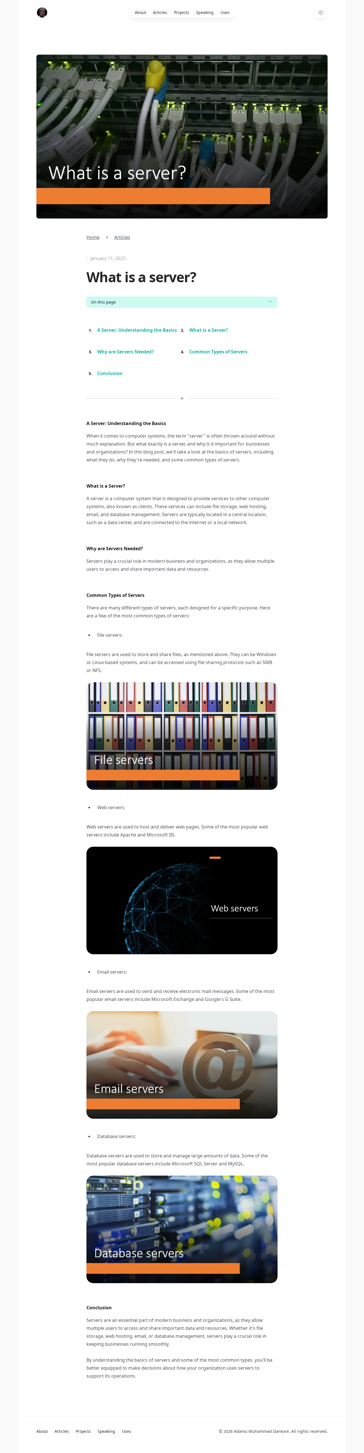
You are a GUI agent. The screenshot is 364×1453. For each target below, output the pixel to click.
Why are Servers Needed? (125, 352)
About (140, 12)
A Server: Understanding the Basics (137, 330)
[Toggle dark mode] (321, 12)
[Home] (42, 12)
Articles (160, 12)
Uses (224, 12)
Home (93, 237)
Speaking (205, 12)
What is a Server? (208, 330)
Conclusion (110, 373)
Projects (181, 12)
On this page (103, 302)
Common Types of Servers (218, 352)
